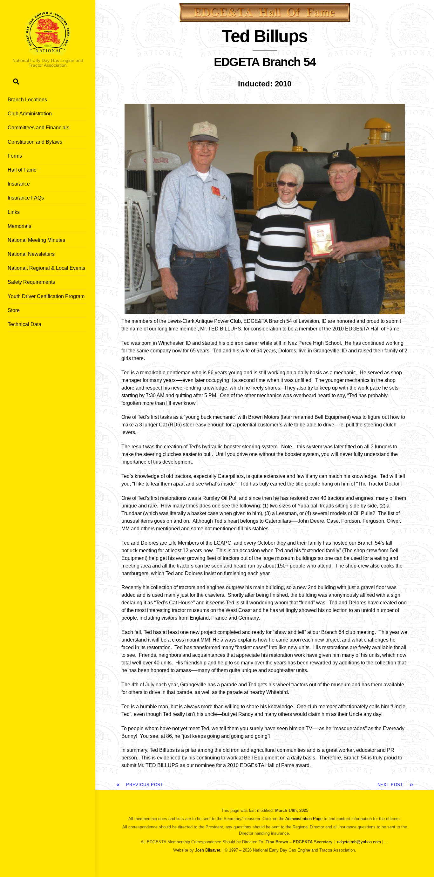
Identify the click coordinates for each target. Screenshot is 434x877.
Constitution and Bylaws (35, 142)
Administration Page (303, 818)
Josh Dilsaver (207, 850)
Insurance (19, 184)
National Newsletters (31, 254)
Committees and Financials (38, 127)
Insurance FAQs (26, 198)
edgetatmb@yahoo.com (359, 842)
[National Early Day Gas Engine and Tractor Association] (47, 53)
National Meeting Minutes (36, 240)
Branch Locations (27, 99)
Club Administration (30, 113)
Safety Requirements (31, 282)
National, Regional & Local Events (46, 268)
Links (14, 212)
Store (14, 310)
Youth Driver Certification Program (46, 296)
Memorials (19, 226)
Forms (15, 156)
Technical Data (24, 324)
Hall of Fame (22, 170)
